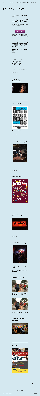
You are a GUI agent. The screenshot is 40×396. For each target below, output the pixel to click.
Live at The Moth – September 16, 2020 (20, 16)
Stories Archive (16, 97)
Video (19, 97)
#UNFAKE (14, 346)
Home (13, 2)
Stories (28, 2)
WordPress (35, 393)
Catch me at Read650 (17, 104)
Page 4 (9, 383)
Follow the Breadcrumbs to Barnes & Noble (18, 319)
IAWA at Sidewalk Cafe (18, 215)
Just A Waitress (21, 169)
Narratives (24, 169)
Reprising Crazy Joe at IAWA (19, 142)
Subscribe (35, 2)
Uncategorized (15, 135)
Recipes (31, 2)
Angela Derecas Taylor (7, 2)
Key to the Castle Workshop (22, 2)
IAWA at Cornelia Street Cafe (19, 243)
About (15, 2)
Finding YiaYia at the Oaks (18, 277)
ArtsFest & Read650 (17, 177)
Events (17, 2)
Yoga (33, 2)
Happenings (18, 169)
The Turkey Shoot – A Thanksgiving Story (17, 80)
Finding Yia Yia (18, 312)
